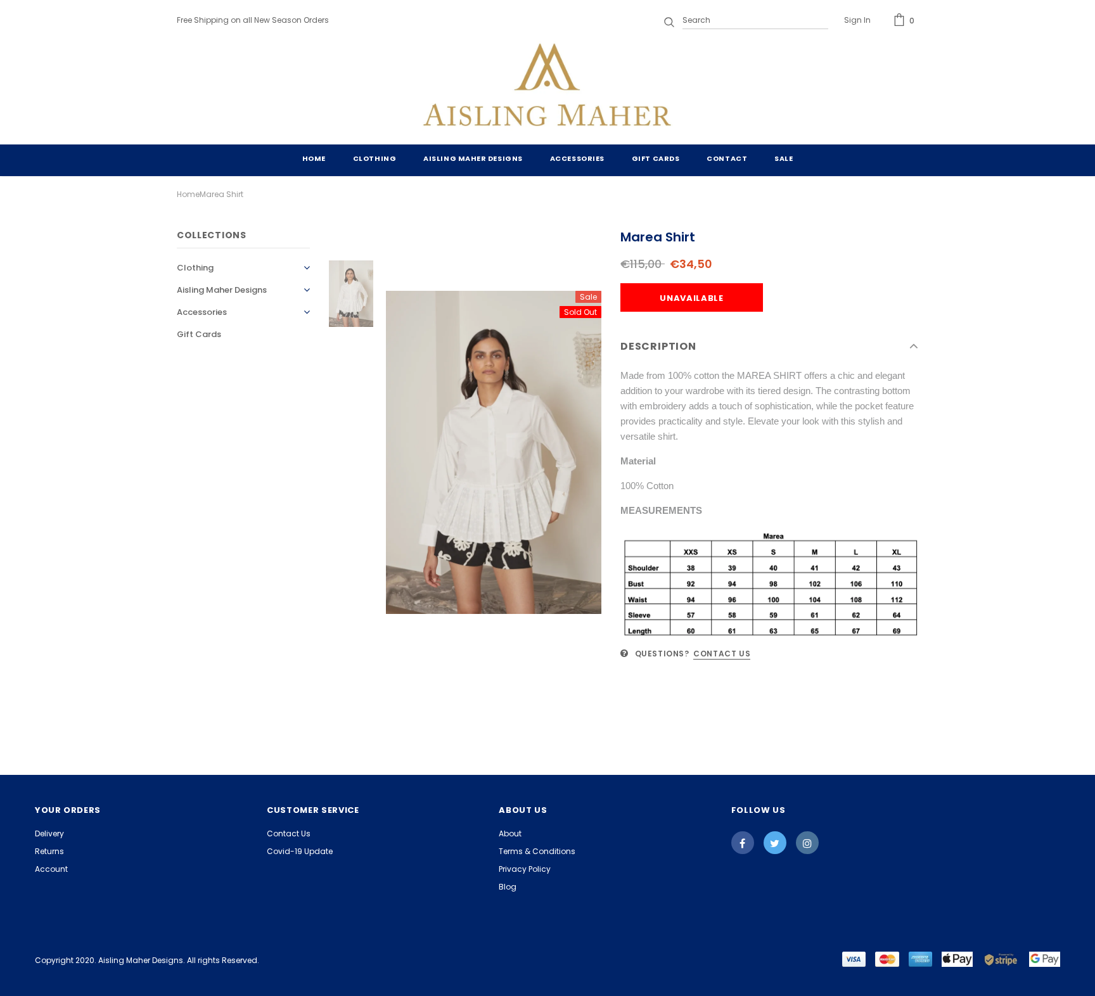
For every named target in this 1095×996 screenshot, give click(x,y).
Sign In (857, 20)
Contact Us (721, 653)
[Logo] (547, 87)
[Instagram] (807, 842)
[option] (493, 452)
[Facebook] (742, 842)
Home (188, 194)
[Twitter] (775, 842)
